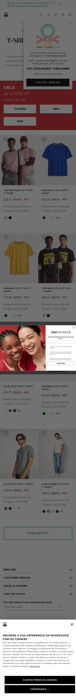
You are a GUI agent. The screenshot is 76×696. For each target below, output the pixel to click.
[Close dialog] (74, 327)
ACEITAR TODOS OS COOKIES (40, 680)
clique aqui (35, 666)
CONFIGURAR (38, 689)
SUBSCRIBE (61, 363)
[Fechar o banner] (72, 624)
